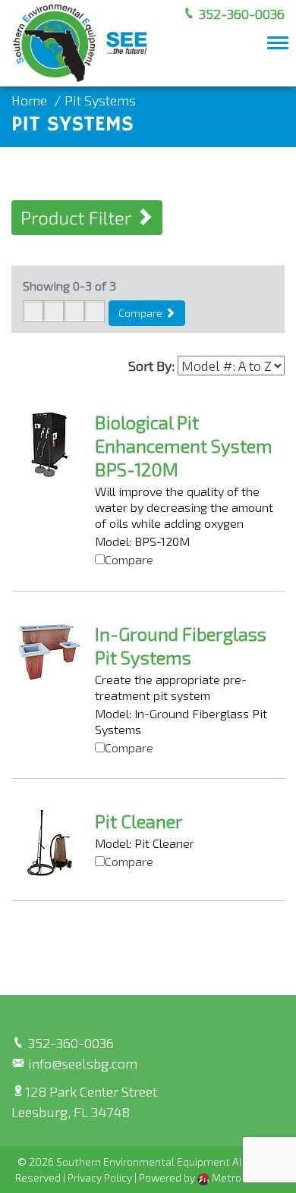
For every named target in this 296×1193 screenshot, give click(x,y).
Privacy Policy (100, 1177)
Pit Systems (100, 100)
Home (29, 100)
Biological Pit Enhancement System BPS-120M (183, 445)
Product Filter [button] (77, 217)
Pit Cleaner (139, 821)
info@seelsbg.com (81, 1063)
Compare (141, 312)
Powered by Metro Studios (210, 1177)
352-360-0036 (240, 13)
